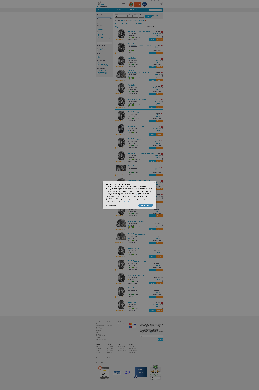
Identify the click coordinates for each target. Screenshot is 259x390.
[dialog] (129, 195)
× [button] (154, 182)
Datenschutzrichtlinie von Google (131, 194)
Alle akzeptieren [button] (145, 205)
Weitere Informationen (126, 201)
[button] (111, 205)
